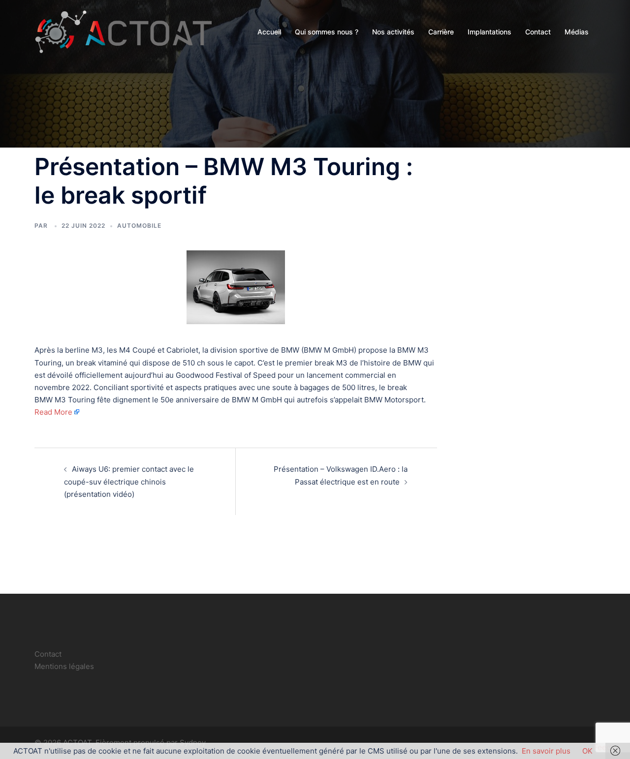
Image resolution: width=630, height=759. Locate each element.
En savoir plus (546, 751)
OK (587, 751)
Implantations (489, 32)
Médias (577, 32)
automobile (139, 225)
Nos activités (393, 32)
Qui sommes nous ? (326, 32)
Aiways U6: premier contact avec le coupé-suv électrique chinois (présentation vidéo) (129, 481)
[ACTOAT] (123, 31)
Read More (53, 412)
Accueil (269, 32)
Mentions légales (64, 666)
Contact (538, 32)
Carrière (441, 32)
